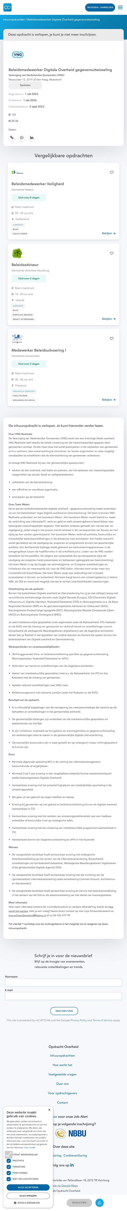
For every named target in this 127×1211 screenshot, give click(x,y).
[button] (28, 1202)
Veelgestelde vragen (62, 1074)
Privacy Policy (79, 1020)
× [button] (49, 1110)
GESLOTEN (79, 1202)
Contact (62, 1103)
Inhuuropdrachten (14, 19)
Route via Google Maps (63, 1185)
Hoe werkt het (62, 1065)
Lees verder (30, 1147)
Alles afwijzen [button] (28, 1195)
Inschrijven (64, 1011)
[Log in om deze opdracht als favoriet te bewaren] (111, 172)
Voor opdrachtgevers (62, 1093)
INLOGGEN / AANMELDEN (100, 7)
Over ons (62, 1084)
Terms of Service (102, 1020)
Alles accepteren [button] (28, 1187)
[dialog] (28, 1157)
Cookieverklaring (75, 1155)
